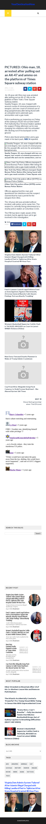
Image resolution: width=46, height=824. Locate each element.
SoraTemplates (23, 821)
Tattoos (30, 772)
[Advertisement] (23, 42)
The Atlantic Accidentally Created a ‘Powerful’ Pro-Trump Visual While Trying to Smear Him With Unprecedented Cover (23, 700)
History (18, 768)
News (6, 224)
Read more (16, 609)
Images (34, 768)
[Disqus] (23, 441)
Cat (31, 764)
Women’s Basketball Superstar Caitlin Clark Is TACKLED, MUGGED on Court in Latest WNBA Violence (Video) (22, 326)
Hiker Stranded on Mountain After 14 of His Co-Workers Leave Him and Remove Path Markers (22, 689)
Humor (26, 768)
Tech (8, 776)
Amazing (15, 764)
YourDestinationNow (23, 4)
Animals (24, 764)
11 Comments (9, 90)
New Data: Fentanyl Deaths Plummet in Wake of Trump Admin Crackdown (21, 357)
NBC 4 (27, 139)
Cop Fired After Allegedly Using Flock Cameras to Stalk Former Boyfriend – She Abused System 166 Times (21, 389)
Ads (7, 764)
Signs (22, 772)
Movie (8, 772)
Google (9, 768)
